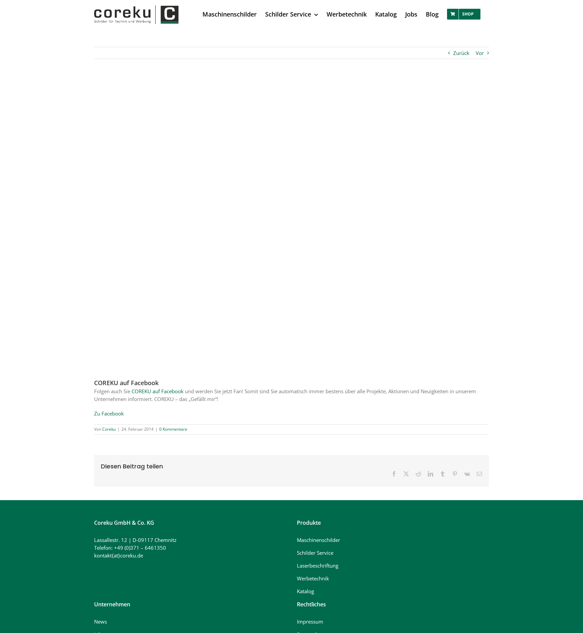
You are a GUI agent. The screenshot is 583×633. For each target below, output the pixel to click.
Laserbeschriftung (317, 565)
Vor (480, 53)
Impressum (310, 621)
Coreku (109, 429)
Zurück (461, 53)
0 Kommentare (173, 429)
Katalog (305, 591)
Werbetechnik (313, 578)
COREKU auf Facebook (158, 391)
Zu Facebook (109, 413)
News (100, 621)
